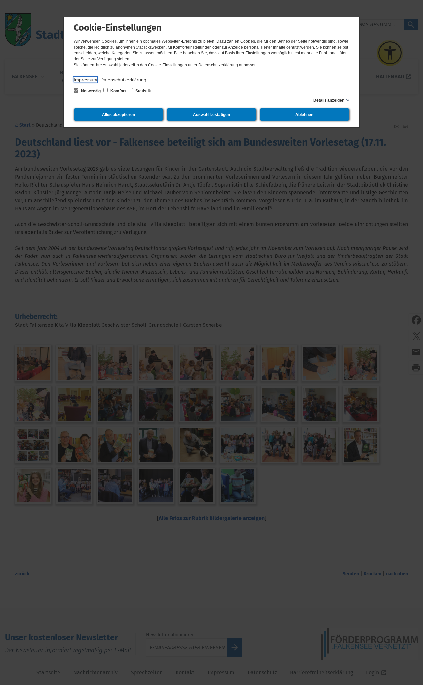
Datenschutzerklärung (123, 79)
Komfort (118, 91)
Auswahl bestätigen (211, 114)
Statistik (143, 91)
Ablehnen (304, 114)
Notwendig (91, 91)
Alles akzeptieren (118, 114)
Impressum (85, 79)
